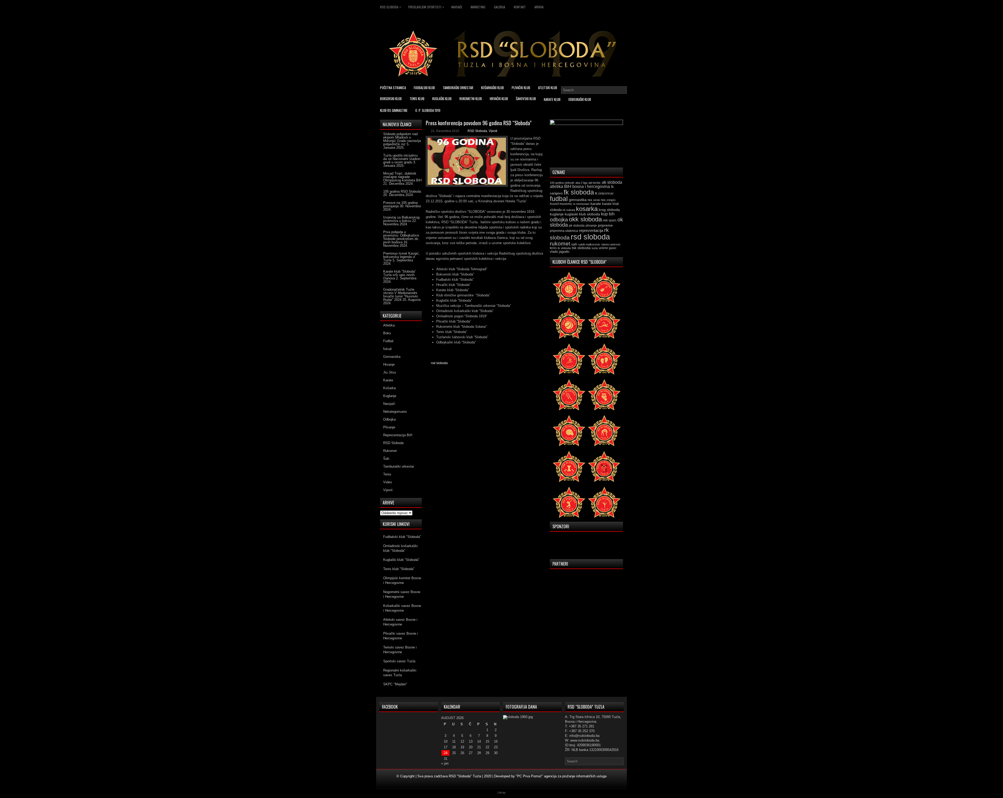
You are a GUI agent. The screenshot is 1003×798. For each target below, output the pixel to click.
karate (596, 204)
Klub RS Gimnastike (393, 110)
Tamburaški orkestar (458, 87)
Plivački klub (521, 87)
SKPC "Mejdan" (395, 684)
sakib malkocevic (589, 244)
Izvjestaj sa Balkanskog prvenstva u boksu (401, 219)
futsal (387, 349)
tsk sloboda (581, 248)
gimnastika (578, 200)
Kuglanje (389, 396)
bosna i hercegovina (591, 186)
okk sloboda (585, 219)
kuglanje (557, 214)
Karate (388, 380)
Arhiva (539, 7)
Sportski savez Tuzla (399, 661)
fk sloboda (579, 192)
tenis (553, 248)
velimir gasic (607, 248)
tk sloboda (564, 248)
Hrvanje (389, 364)
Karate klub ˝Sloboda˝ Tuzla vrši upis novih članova (399, 274)
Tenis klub (417, 98)
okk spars (609, 220)
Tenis (387, 474)
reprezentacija (591, 230)
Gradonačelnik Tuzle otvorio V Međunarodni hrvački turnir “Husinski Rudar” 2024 (400, 295)
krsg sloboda (609, 210)
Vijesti (493, 131)
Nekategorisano (395, 412)
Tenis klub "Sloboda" (399, 569)
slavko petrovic (611, 244)
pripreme (605, 225)
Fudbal (388, 341)
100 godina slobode (562, 182)
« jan (444, 763)
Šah (386, 459)
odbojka (559, 219)
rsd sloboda (439, 363)
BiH (567, 186)
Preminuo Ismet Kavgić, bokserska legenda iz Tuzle (401, 256)
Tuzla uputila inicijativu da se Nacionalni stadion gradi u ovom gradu (401, 158)
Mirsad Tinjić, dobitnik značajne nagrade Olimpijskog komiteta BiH (402, 176)
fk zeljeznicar (604, 193)
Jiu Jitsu (389, 372)
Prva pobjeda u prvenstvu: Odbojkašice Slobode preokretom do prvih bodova (401, 237)
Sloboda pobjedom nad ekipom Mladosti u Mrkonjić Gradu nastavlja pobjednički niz (402, 139)
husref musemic (561, 204)
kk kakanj (569, 209)
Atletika (389, 325)
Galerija (499, 7)
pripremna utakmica (564, 230)
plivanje (591, 225)
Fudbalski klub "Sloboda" (402, 537)
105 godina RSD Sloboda (402, 191)
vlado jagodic (560, 252)
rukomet (560, 243)
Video (387, 482)
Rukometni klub (470, 98)
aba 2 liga (581, 182)
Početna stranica (393, 87)
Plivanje (389, 427)
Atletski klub (547, 87)
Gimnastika (391, 357)
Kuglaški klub (442, 98)
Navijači (456, 7)
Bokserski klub (391, 98)
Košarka (389, 388)
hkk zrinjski (608, 200)
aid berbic (594, 182)
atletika (556, 186)
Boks (387, 333)
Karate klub (552, 99)
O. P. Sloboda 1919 (427, 110)
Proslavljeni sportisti (426, 6)
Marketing (478, 7)
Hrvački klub (499, 98)
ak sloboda (612, 182)
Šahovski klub (526, 98)
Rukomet (390, 451)
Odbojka (389, 419)
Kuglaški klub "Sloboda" (401, 560)
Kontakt (520, 7)
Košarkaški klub (492, 87)
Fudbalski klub (424, 87)
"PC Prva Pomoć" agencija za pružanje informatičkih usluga (561, 776)
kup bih (608, 214)
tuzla (595, 248)
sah (574, 244)
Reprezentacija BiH (397, 435)
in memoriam (581, 203)
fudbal (559, 198)
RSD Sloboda (390, 6)
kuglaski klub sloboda (582, 214)
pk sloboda (577, 225)
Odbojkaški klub (579, 99)
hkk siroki (594, 200)
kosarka (587, 208)
